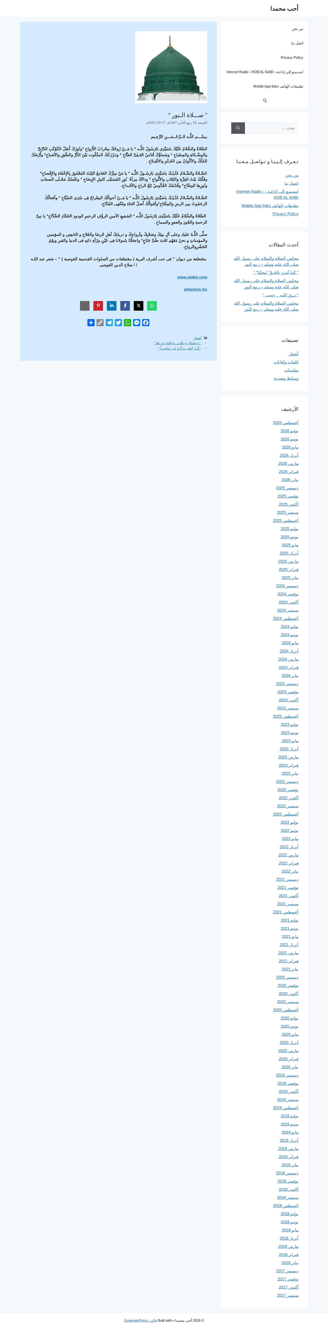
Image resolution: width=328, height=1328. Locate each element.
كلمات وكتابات (286, 362)
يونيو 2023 (289, 732)
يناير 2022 (290, 871)
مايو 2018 (290, 1230)
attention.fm (195, 289)
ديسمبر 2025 (287, 488)
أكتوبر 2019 (288, 1091)
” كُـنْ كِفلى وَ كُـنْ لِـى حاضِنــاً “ (180, 348)
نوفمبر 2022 (288, 790)
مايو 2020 (290, 1034)
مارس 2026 (288, 463)
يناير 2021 (290, 969)
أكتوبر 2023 (288, 700)
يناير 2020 (290, 1067)
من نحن (297, 29)
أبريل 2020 (289, 1042)
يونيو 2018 (289, 1222)
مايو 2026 (290, 447)
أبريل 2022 (289, 847)
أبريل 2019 (289, 1140)
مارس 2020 (288, 1051)
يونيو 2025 (289, 537)
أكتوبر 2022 (288, 798)
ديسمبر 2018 (287, 1173)
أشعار (198, 338)
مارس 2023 (288, 757)
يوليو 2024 (289, 626)
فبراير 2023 (288, 765)
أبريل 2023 (289, 749)
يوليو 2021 (289, 920)
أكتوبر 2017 (288, 1287)
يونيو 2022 (289, 830)
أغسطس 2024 (285, 618)
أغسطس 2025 (285, 520)
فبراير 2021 (288, 961)
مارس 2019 (288, 1148)
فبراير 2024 (288, 667)
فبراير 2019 (288, 1157)
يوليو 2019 (289, 1116)
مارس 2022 (288, 855)
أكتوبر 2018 (288, 1189)
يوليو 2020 (289, 1018)
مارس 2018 (288, 1246)
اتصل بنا (297, 43)
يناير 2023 (290, 773)
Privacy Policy (292, 57)
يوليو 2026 (289, 431)
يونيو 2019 (289, 1124)
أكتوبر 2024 (288, 602)
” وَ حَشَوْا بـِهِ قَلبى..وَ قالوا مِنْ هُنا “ (178, 343)
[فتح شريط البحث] (265, 101)
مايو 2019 (290, 1132)
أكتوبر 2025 (288, 504)
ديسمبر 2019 (287, 1075)
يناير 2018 (290, 1263)
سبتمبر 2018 (287, 1197)
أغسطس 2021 (285, 912)
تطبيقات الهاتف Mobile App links (278, 86)
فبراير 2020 (288, 1059)
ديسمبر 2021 (287, 879)
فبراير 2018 (288, 1254)
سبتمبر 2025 (287, 512)
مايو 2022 (290, 838)
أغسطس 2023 (285, 716)
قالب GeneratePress (140, 1320)
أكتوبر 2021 (288, 896)
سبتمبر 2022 (287, 806)
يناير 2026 (290, 480)
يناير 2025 (290, 577)
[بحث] (238, 128)
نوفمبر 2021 (288, 887)
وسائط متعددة (286, 378)
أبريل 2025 (289, 553)
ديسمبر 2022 (287, 781)
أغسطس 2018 (285, 1206)
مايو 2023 (290, 741)
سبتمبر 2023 (287, 708)
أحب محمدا (284, 8)
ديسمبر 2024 (287, 586)
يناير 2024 (290, 675)
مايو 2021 (290, 936)
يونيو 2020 (289, 1026)
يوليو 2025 (289, 529)
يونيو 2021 (289, 928)
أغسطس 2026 (285, 423)
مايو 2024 (290, 643)
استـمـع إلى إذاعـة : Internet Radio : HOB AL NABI (264, 72)
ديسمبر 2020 (287, 977)
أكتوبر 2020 (288, 993)
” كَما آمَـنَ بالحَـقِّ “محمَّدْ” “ (275, 272)
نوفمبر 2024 (288, 594)
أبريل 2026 (289, 455)
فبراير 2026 (288, 471)
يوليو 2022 (289, 822)
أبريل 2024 (289, 651)
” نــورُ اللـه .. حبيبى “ (280, 295)
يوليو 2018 (289, 1214)
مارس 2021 (288, 953)
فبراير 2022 (288, 863)
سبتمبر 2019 (287, 1099)
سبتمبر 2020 (287, 1002)
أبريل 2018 (289, 1238)
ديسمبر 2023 (287, 684)
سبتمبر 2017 (287, 1295)
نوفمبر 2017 (288, 1279)
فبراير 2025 (288, 569)
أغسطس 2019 (285, 1108)
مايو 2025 (290, 545)
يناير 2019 (290, 1165)
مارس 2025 (288, 561)
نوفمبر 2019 (288, 1083)
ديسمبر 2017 (287, 1271)
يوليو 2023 (289, 724)
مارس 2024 (288, 659)
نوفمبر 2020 (288, 985)
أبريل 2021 (289, 945)
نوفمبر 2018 (288, 1181)
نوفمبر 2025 (288, 496)
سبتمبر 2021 (287, 904)
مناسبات (291, 370)
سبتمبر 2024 (287, 610)
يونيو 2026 (289, 439)
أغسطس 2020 (285, 1010)
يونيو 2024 (289, 635)
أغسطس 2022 (285, 814)
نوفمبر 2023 (288, 692)
